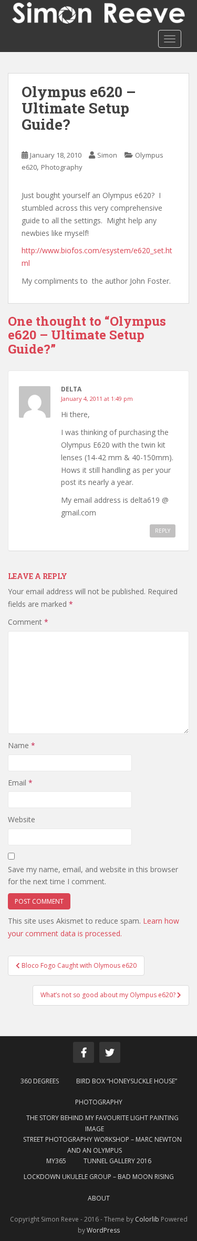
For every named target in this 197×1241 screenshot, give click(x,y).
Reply (162, 530)
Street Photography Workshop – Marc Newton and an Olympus (102, 1144)
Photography (61, 167)
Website (21, 819)
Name (21, 745)
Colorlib (147, 1219)
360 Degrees (39, 1081)
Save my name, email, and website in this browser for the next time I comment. (93, 875)
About (99, 1198)
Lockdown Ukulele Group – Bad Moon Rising (99, 1176)
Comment (28, 622)
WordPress (103, 1230)
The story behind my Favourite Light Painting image (102, 1123)
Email (20, 783)
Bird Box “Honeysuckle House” (126, 1081)
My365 (56, 1160)
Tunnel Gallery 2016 (117, 1160)
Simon (107, 155)
